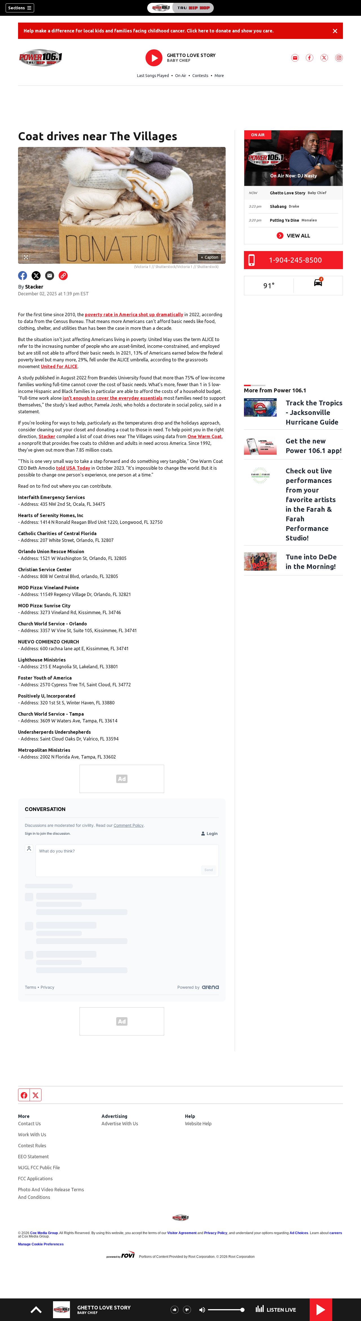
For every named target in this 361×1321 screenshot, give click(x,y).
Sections (16, 8)
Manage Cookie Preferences (41, 1244)
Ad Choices (299, 1233)
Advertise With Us (120, 1123)
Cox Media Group (44, 1233)
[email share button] (49, 275)
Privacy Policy (215, 1233)
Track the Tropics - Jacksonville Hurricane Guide (314, 412)
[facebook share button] (22, 275)
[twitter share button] (36, 275)
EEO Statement (33, 1156)
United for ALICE (59, 366)
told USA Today (73, 468)
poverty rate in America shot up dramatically (134, 314)
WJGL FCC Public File (39, 1167)
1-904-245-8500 (295, 260)
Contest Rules (32, 1145)
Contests (200, 75)
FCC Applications (35, 1178)
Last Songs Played (153, 75)
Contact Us (29, 1123)
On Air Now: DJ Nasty (293, 175)
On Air (180, 75)
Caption (209, 257)
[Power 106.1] (180, 8)
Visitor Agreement (182, 1233)
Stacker (47, 436)
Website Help (198, 1123)
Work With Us (32, 1134)
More (219, 75)
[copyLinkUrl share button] (63, 275)
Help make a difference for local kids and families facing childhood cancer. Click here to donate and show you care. (149, 30)
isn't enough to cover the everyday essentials (112, 398)
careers (335, 1233)
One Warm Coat (205, 436)
